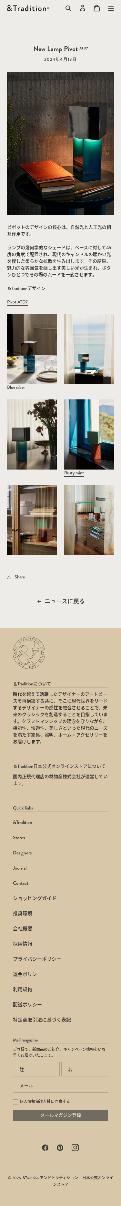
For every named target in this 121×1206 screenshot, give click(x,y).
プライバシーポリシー (37, 959)
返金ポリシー (27, 974)
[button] (111, 8)
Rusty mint (74, 473)
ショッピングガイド (34, 898)
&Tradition (22, 822)
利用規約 (22, 989)
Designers (22, 852)
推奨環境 (22, 913)
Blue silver (16, 387)
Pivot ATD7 (17, 302)
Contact (20, 883)
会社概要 (22, 928)
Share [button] (20, 577)
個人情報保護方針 (35, 1102)
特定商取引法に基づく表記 (42, 1019)
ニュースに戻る (65, 601)
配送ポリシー (27, 1004)
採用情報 (22, 943)
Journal (19, 868)
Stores (19, 837)
